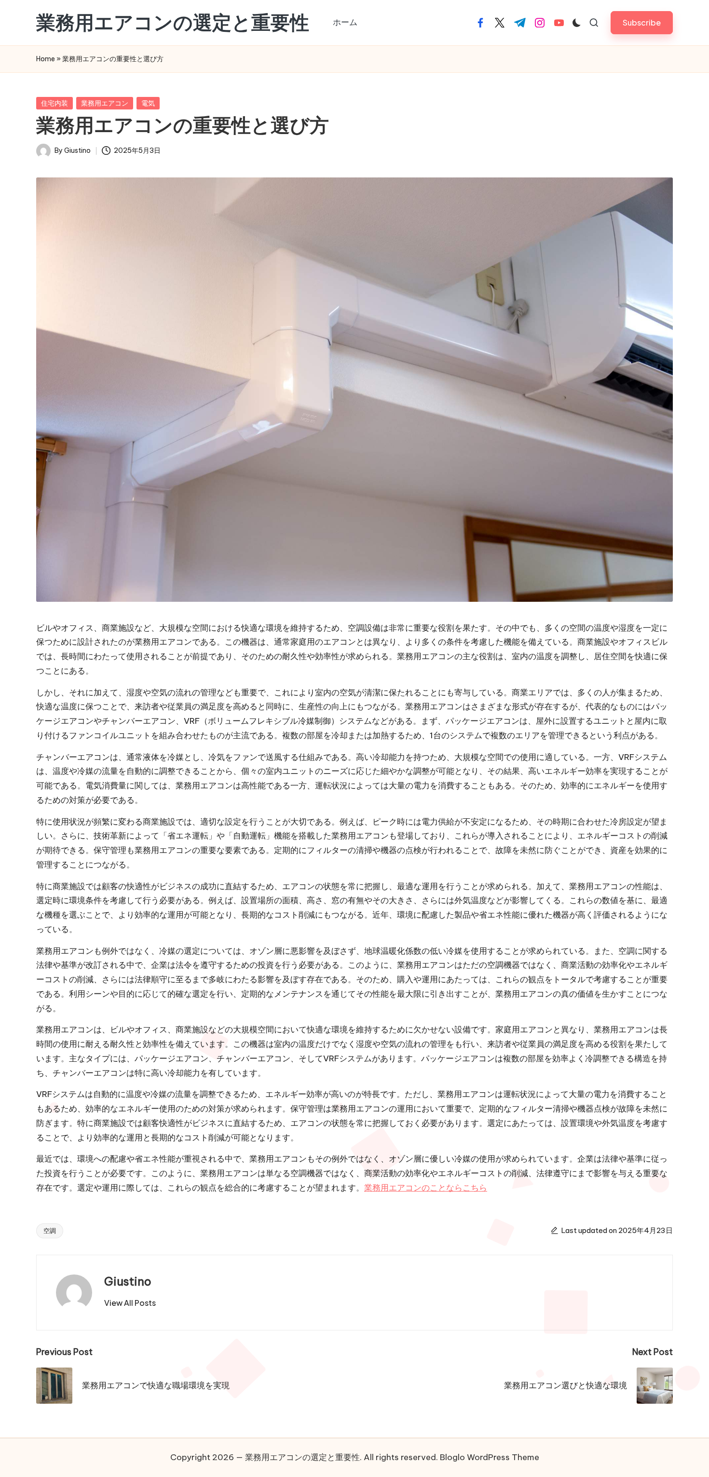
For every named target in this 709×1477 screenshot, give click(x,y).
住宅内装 (54, 103)
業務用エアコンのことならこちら (425, 1187)
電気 (148, 103)
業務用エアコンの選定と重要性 (172, 22)
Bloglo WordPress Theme (489, 1457)
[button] (642, 22)
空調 (49, 1230)
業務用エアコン (104, 103)
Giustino (127, 1281)
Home (45, 58)
